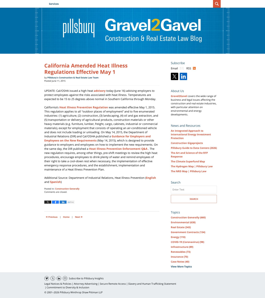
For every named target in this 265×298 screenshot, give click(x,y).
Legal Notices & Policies (57, 283)
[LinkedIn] (183, 76)
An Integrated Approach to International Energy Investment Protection (191, 134)
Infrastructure (182, 247)
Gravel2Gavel (179, 96)
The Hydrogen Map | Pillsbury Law (192, 166)
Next (79, 217)
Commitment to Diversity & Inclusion (68, 287)
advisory (100, 91)
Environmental (183, 222)
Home (66, 216)
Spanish (55, 182)
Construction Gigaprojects (187, 143)
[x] (52, 278)
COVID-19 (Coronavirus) (187, 242)
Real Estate (181, 227)
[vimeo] (46, 278)
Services (54, 4)
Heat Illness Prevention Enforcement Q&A (118, 149)
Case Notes (180, 261)
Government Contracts (188, 232)
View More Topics (181, 266)
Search (194, 198)
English (151, 178)
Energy (178, 237)
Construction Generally (67, 188)
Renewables (180, 251)
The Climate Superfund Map (188, 161)
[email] (65, 278)
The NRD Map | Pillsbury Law (188, 171)
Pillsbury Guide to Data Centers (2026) (194, 148)
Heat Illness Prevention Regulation (84, 107)
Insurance (179, 256)
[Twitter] (174, 76)
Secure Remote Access (113, 283)
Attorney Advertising (86, 283)
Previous (52, 217)
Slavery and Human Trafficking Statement (152, 283)
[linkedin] (59, 278)
